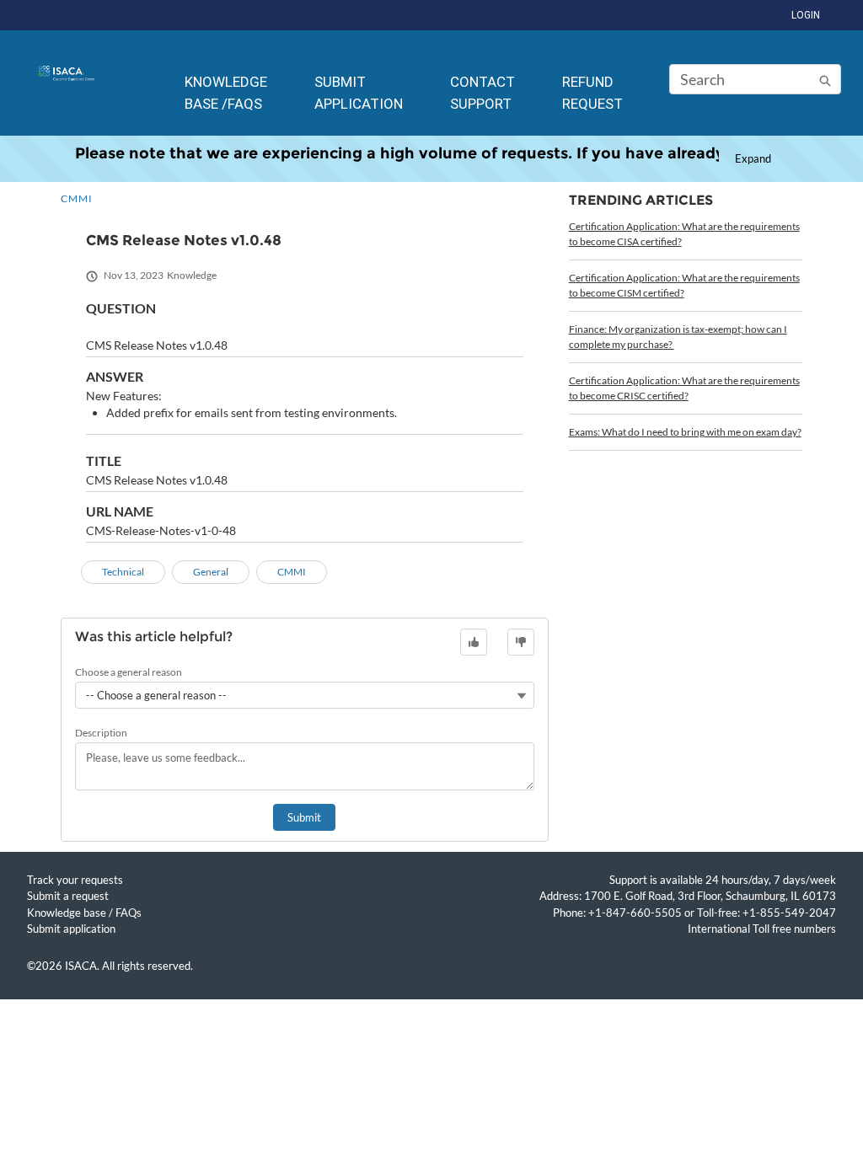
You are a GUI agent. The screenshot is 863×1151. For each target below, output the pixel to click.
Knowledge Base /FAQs (226, 92)
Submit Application (358, 92)
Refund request (592, 92)
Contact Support (482, 92)
